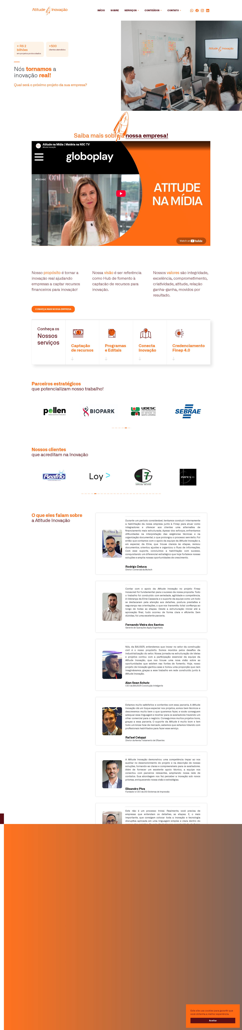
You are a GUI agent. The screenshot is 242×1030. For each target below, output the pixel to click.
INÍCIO (101, 10)
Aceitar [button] (213, 1020)
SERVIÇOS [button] (131, 10)
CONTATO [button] (173, 10)
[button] (113, 418)
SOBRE (115, 10)
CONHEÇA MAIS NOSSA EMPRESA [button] (53, 300)
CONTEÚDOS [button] (152, 10)
